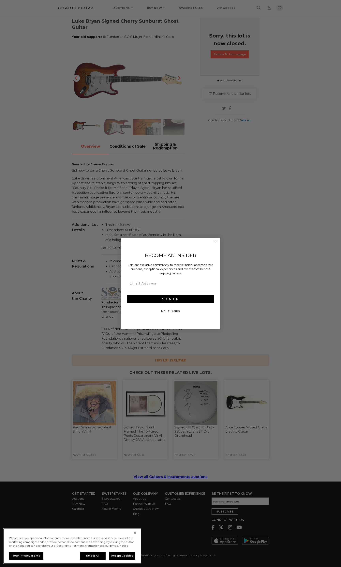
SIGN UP (170, 299)
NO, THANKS (170, 311)
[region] (72, 546)
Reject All (92, 555)
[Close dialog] (215, 242)
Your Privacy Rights (26, 555)
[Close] (135, 532)
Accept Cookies (122, 555)
